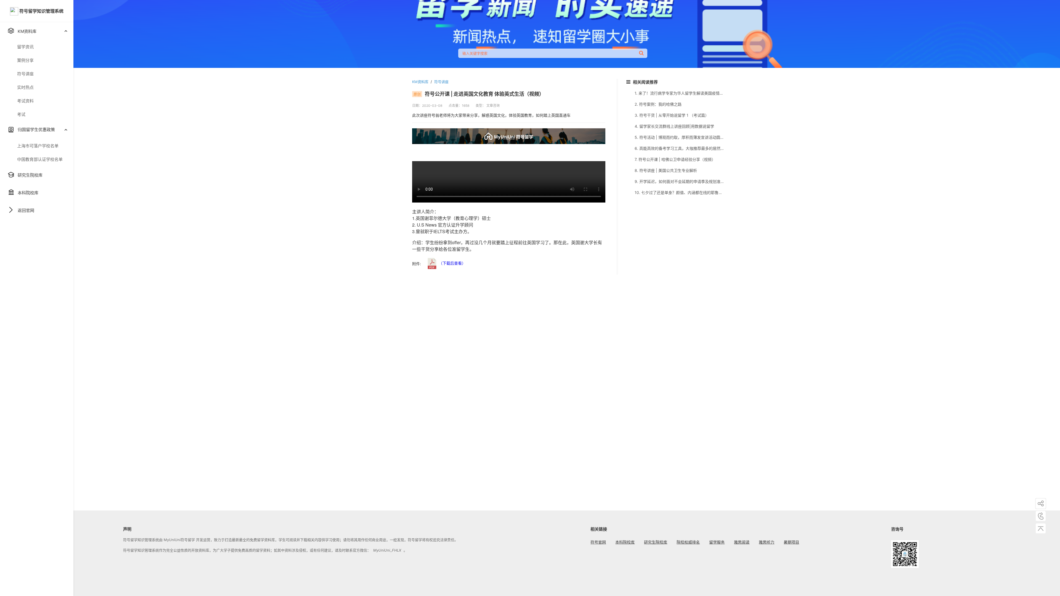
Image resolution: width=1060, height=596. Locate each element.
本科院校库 (625, 542)
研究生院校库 (655, 542)
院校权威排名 (688, 542)
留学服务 (717, 542)
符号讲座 (441, 81)
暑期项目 (791, 542)
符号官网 (598, 542)
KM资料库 (420, 81)
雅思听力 (766, 542)
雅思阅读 (741, 542)
